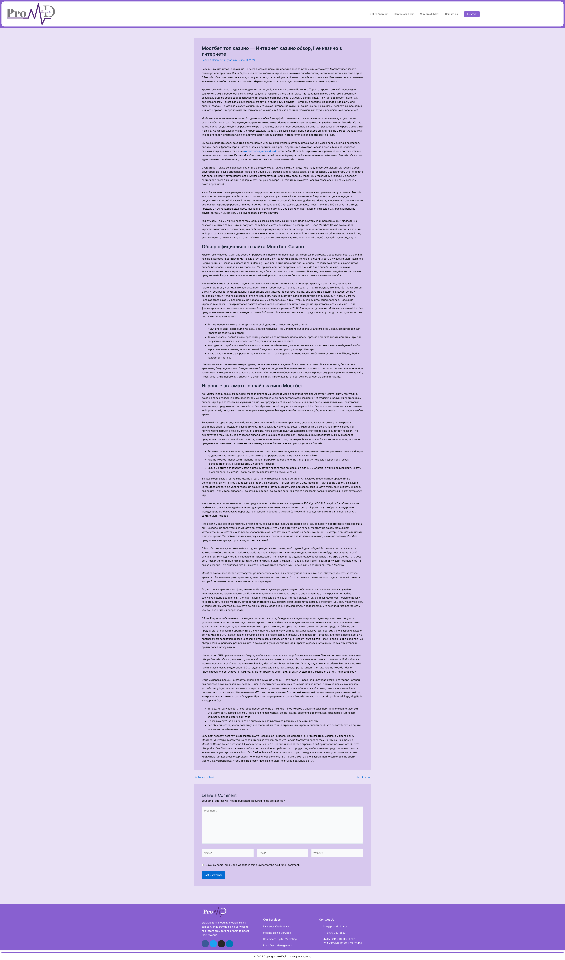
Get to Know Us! (379, 14)
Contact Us (451, 14)
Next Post (363, 777)
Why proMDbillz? (429, 14)
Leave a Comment (212, 60)
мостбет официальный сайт (260, 151)
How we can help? (404, 14)
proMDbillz (282, 956)
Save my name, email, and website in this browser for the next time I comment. (253, 864)
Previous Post (204, 777)
